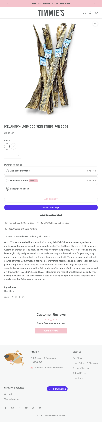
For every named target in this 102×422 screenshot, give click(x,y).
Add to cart (51, 199)
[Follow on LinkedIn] (40, 407)
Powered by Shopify (57, 415)
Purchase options (13, 164)
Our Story (77, 358)
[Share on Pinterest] (20, 297)
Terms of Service (81, 368)
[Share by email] (23, 297)
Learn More (64, 3)
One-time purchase (20, 170)
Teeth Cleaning (11, 399)
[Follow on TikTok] (33, 407)
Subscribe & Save (23, 180)
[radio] (7, 171)
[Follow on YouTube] (26, 407)
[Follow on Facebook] (5, 407)
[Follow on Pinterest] (19, 407)
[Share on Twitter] (16, 297)
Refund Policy (79, 373)
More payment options (51, 214)
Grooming (9, 394)
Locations (78, 378)
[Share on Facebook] (12, 297)
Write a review (51, 331)
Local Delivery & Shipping (85, 363)
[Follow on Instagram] (12, 407)
